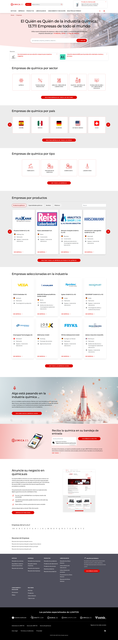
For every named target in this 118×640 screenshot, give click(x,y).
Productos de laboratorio (51, 563)
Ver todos (55, 453)
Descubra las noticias (17, 561)
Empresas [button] (21, 11)
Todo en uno (31, 598)
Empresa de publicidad (23, 512)
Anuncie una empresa (33, 568)
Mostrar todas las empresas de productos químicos (59, 260)
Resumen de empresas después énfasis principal (25, 546)
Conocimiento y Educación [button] (56, 11)
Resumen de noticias (17, 568)
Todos (27, 4)
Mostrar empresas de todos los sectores (59, 97)
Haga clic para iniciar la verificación (66, 443)
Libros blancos (32, 595)
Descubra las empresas (34, 561)
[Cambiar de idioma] (104, 11)
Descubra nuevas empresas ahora (27, 413)
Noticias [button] (13, 11)
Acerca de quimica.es (45, 625)
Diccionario (15, 592)
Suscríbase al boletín (89, 438)
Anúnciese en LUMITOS (18, 625)
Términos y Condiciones (27, 631)
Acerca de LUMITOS (32, 625)
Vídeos (13, 595)
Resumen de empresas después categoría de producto (26, 544)
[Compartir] (100, 11)
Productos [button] (30, 11)
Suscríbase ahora (92, 571)
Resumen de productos (50, 571)
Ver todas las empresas (59, 183)
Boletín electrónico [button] (74, 11)
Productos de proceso (50, 566)
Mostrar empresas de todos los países (59, 140)
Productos (31, 593)
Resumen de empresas (34, 571)
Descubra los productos (50, 561)
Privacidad (39, 631)
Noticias (30, 590)
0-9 (13, 528)
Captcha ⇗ (72, 444)
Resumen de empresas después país (21, 549)
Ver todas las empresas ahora (59, 366)
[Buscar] (61, 4)
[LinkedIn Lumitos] (105, 631)
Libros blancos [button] (41, 11)
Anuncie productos (49, 569)
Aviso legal (15, 631)
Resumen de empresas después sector (22, 541)
